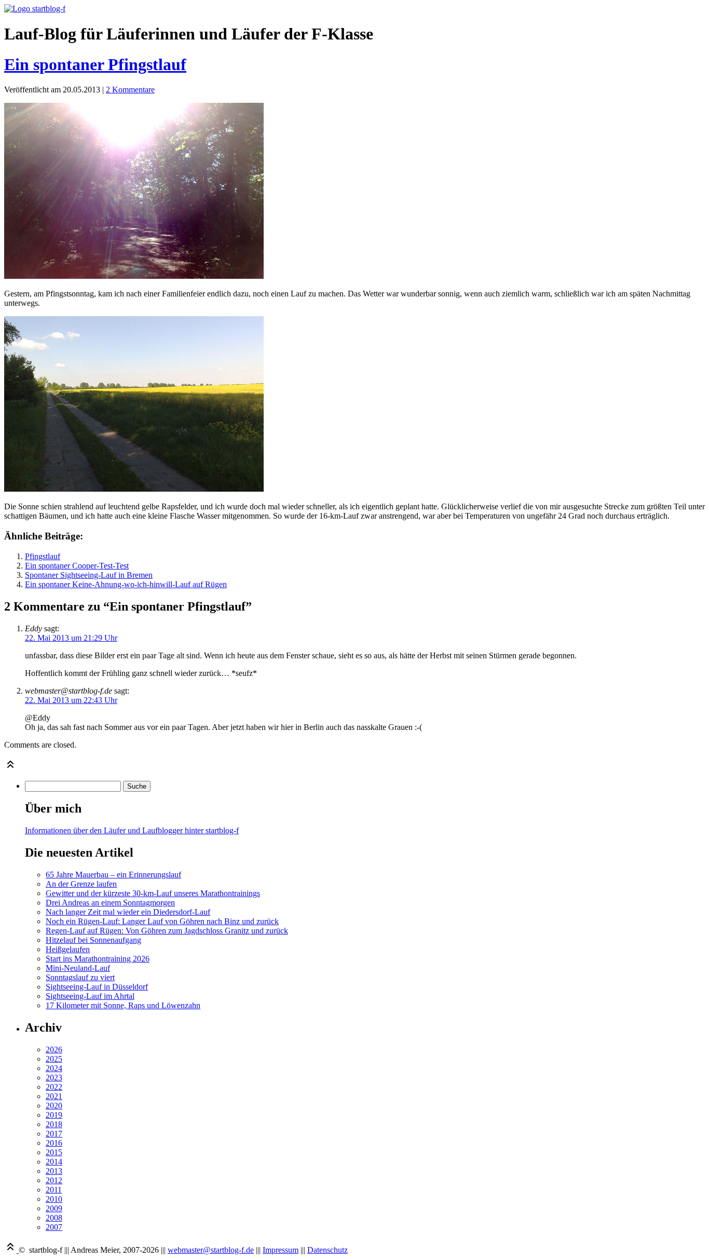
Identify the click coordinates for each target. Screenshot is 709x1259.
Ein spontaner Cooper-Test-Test (77, 565)
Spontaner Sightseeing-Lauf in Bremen (89, 575)
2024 (54, 1068)
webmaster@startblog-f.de (211, 1250)
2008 (54, 1217)
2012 (54, 1180)
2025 (54, 1058)
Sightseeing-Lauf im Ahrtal (90, 996)
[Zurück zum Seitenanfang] (10, 767)
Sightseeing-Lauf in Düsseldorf (97, 986)
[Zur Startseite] (34, 8)
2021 (54, 1096)
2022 (54, 1086)
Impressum (280, 1250)
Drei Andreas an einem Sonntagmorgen (110, 902)
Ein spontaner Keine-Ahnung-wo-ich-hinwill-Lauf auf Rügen (126, 584)
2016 (54, 1143)
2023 (54, 1077)
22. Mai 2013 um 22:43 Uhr (71, 700)
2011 (54, 1189)
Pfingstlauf (42, 556)
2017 (54, 1133)
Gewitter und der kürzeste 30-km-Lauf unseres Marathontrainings (153, 893)
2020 (54, 1105)
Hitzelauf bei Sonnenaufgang (93, 940)
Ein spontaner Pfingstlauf (95, 64)
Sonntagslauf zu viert (80, 977)
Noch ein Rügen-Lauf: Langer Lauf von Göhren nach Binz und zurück (162, 921)
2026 (54, 1049)
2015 (54, 1152)
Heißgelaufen (68, 949)
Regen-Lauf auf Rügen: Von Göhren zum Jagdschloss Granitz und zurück (167, 930)
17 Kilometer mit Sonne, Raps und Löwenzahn (123, 1005)
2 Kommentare (130, 89)
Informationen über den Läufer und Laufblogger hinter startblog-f (132, 830)
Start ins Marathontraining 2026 (97, 958)
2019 (54, 1115)
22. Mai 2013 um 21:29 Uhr (71, 637)
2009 (54, 1208)
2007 (54, 1227)
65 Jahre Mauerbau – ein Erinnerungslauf (113, 874)
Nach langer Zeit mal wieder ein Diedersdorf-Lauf (128, 912)
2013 (54, 1171)
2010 (54, 1199)
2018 (54, 1124)
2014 (54, 1161)
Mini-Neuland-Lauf (78, 968)
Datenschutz (327, 1250)
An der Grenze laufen (81, 883)
